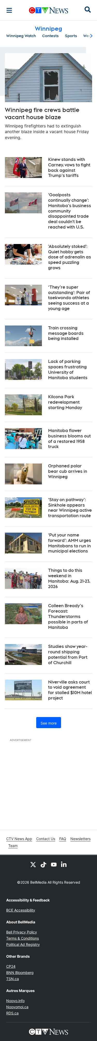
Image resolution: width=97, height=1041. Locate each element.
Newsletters (80, 838)
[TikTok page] (43, 864)
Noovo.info (15, 1000)
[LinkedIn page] (64, 864)
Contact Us (45, 838)
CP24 (11, 966)
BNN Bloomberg (20, 972)
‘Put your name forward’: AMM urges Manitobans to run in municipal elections (69, 543)
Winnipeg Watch (21, 36)
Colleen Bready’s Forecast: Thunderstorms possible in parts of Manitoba (68, 616)
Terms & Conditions (22, 938)
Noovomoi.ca (17, 1007)
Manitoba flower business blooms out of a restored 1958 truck (69, 438)
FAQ (62, 838)
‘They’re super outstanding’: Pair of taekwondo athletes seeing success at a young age (69, 298)
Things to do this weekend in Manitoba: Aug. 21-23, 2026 (69, 578)
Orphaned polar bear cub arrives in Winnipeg (67, 471)
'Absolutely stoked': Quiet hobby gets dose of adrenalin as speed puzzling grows (69, 257)
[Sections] (9, 10)
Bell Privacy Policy (21, 932)
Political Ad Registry (23, 944)
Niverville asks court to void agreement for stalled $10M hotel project (70, 690)
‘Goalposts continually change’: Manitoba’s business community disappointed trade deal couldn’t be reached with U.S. (69, 211)
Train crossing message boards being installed (66, 333)
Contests (50, 36)
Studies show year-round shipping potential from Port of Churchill (67, 654)
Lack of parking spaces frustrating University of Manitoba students (67, 369)
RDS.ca (12, 1013)
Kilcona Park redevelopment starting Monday (65, 402)
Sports (71, 36)
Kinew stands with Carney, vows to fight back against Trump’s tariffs (69, 167)
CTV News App (19, 838)
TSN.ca (12, 979)
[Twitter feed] (33, 864)
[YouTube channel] (54, 864)
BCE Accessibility (20, 910)
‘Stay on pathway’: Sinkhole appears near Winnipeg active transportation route (70, 507)
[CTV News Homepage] (48, 10)
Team (13, 845)
